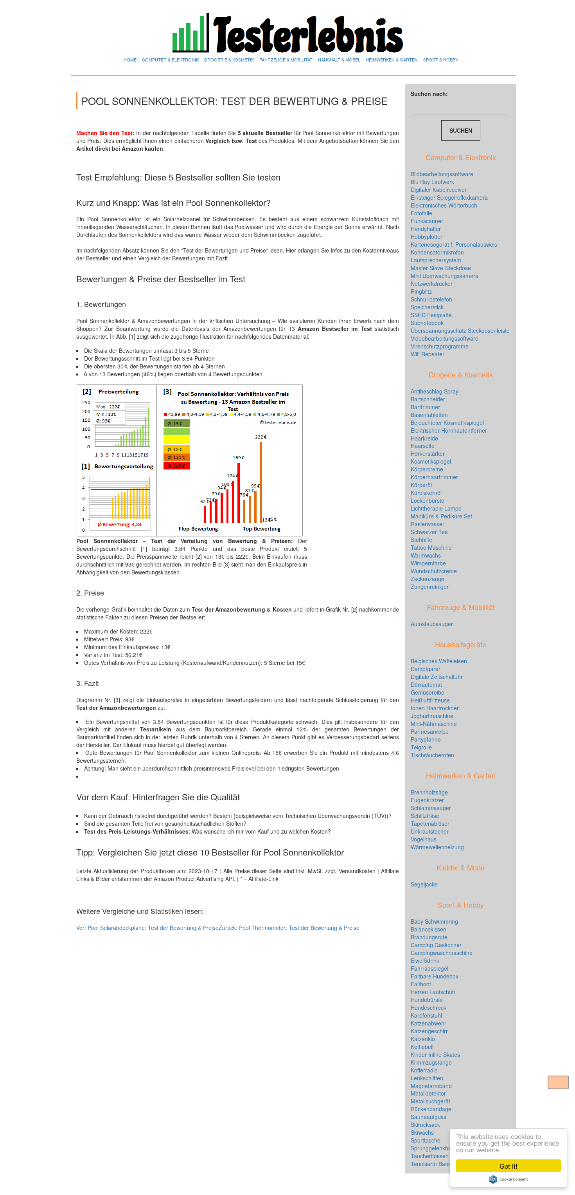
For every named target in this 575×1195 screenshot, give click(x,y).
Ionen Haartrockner (435, 708)
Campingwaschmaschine (442, 953)
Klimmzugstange (431, 1062)
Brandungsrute (429, 937)
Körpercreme (427, 469)
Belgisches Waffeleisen (439, 661)
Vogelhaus (424, 839)
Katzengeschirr (429, 1031)
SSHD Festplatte (431, 315)
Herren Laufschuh (433, 992)
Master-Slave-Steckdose (441, 268)
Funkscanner (427, 221)
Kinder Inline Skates (435, 1054)
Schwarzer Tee (429, 532)
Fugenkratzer (427, 800)
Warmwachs (426, 555)
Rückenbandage (431, 1109)
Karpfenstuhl (426, 1015)
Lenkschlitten (427, 1078)
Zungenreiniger (430, 586)
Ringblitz (421, 291)
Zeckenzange (427, 579)
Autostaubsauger (432, 624)
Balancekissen (428, 929)
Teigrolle (421, 747)
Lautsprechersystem (436, 260)
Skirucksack (425, 1124)
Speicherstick (427, 307)
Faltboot (421, 984)
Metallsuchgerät (430, 1101)
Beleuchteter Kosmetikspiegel (447, 422)
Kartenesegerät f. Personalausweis (454, 244)
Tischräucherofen (432, 755)
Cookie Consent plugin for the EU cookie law (508, 1179)
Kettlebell (422, 1047)
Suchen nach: (429, 93)
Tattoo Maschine (431, 547)
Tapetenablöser (430, 823)
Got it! (509, 1166)
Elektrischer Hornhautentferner (449, 430)
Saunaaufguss (428, 1117)
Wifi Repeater (427, 354)
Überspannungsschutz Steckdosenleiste (460, 330)
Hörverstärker (428, 453)
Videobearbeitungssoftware (444, 338)
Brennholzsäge (429, 792)
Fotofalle (421, 213)
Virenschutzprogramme (440, 346)
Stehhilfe (421, 539)
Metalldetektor (428, 1093)
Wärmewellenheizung (437, 847)
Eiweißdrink (425, 960)
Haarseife (423, 445)
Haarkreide (424, 438)
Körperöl (421, 485)
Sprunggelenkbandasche (442, 1148)
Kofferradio (424, 1070)
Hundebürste (427, 1000)
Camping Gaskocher (436, 945)
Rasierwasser (427, 524)
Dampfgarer (425, 669)
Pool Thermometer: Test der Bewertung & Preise (289, 927)
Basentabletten (429, 415)
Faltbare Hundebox (434, 976)
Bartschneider (428, 399)
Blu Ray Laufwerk (432, 182)
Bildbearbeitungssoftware (442, 174)
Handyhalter (426, 229)
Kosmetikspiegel (431, 461)
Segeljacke (424, 884)
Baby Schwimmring (434, 921)
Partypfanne (426, 739)
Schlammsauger (431, 808)
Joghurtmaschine (432, 716)
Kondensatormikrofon (437, 252)
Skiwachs (422, 1132)
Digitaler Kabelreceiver (439, 189)
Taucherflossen (430, 1156)
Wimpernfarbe (428, 563)
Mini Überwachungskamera (444, 276)
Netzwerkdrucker (432, 283)
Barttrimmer (425, 407)
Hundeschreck (428, 1007)
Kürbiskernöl (426, 492)
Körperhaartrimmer (434, 477)
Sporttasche (425, 1140)
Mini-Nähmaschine (434, 723)
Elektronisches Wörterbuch (444, 205)
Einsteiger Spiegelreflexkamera (449, 197)
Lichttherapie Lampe (436, 508)
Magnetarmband (431, 1086)
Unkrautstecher (430, 831)
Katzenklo (423, 1039)
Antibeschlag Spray (434, 391)
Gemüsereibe (427, 692)
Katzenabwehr (428, 1023)
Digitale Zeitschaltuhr (437, 677)
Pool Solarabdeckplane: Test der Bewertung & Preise (147, 927)
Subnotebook (427, 323)
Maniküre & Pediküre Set (441, 516)
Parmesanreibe (430, 731)
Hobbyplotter (426, 236)
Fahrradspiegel (429, 968)
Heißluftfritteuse (430, 700)
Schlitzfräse (425, 816)
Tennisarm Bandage (436, 1164)
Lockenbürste (427, 500)
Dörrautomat (426, 684)
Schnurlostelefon (431, 299)
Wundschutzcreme (434, 571)
